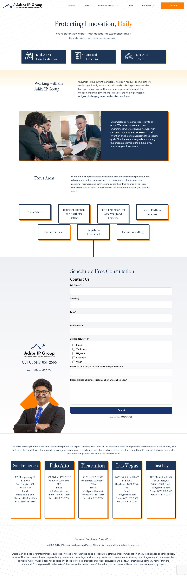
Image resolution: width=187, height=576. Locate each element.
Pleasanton (93, 465)
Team (86, 6)
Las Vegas (127, 465)
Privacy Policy (105, 539)
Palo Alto (59, 465)
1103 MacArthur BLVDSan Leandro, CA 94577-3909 (161, 481)
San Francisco (25, 465)
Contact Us (148, 6)
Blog (131, 6)
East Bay (160, 465)
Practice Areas (106, 6)
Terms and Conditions (86, 539)
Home (71, 6)
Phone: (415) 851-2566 (25, 498)
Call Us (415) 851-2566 (39, 362)
